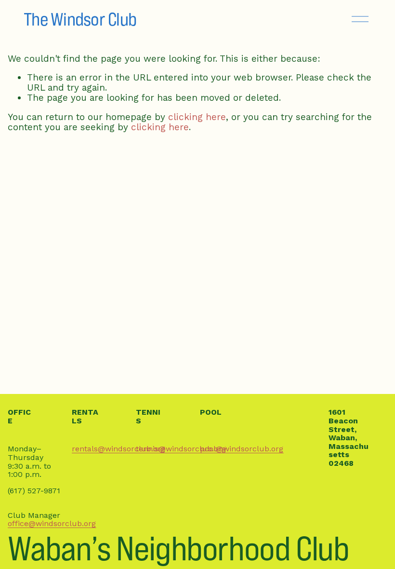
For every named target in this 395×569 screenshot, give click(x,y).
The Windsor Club (80, 19)
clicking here (197, 116)
